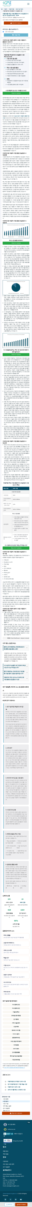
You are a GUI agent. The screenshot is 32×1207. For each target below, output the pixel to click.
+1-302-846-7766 (10, 1182)
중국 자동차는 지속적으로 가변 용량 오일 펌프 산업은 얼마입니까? (14, 672)
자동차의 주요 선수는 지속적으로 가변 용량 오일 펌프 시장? (14, 678)
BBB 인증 (22, 902)
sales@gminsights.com (12, 1186)
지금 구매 (17, 35)
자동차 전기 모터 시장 (14, 1087)
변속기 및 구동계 (19, 9)
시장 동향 (5, 1099)
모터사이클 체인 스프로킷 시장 (17, 1090)
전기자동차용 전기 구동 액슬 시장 (17, 1084)
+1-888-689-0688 (12, 1180)
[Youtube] (20, 1199)
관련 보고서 (6, 1111)
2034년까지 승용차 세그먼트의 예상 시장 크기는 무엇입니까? (15, 666)
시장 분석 (5, 1101)
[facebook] (15, 1199)
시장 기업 (5, 1104)
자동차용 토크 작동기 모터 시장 (17, 1081)
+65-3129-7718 (10, 1184)
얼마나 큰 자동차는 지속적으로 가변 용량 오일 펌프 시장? (14, 648)
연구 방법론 (6, 1108)
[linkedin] (5, 1199)
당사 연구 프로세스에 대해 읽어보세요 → (14, 1067)
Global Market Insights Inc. (10, 1193)
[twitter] (10, 1199)
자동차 (5, 9)
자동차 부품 (11, 9)
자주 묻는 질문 (7, 1106)
